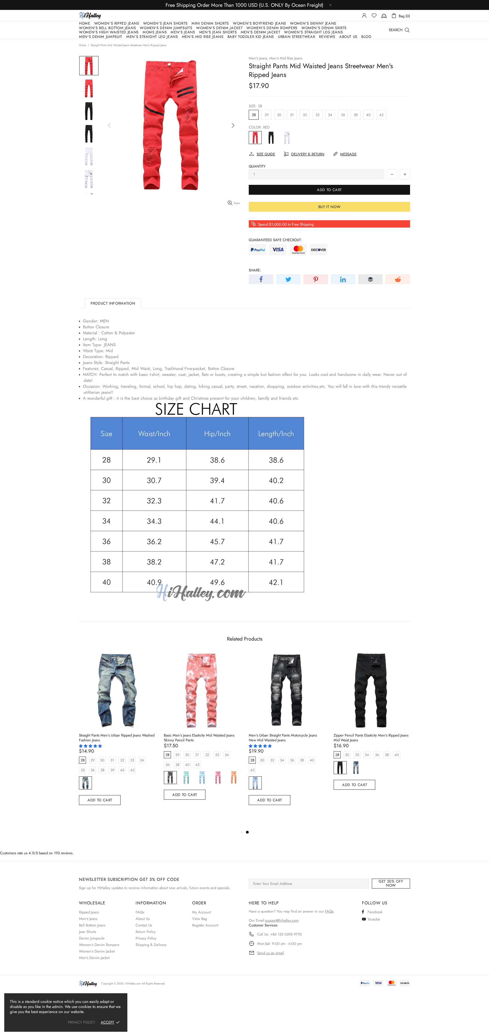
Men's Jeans (88, 918)
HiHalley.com (133, 983)
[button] (91, 746)
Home (82, 45)
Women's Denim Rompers (99, 944)
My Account (201, 912)
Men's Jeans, (258, 58)
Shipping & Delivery (151, 944)
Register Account (205, 925)
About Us (143, 918)
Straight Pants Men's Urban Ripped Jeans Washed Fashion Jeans (117, 737)
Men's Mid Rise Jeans (285, 58)
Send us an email (270, 953)
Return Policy (146, 931)
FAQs (140, 912)
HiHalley (90, 15)
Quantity (257, 166)
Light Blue (85, 782)
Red (255, 137)
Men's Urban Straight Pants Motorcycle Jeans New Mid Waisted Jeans (283, 737)
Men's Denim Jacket (94, 957)
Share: (255, 270)
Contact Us (144, 925)
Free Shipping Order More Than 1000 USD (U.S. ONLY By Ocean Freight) (244, 5)
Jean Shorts (87, 931)
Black (271, 137)
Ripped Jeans (89, 912)
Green (186, 777)
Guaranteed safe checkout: (275, 239)
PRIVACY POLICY (81, 1022)
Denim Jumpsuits (91, 938)
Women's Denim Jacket (97, 951)
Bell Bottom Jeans (92, 925)
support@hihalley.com (282, 920)
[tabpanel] (286, 735)
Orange (233, 777)
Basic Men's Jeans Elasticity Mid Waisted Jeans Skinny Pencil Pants (199, 737)
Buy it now (329, 206)
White (286, 137)
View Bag (199, 918)
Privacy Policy (146, 938)
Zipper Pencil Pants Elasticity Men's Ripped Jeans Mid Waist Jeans (371, 737)
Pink (217, 777)
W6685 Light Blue (255, 782)
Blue (202, 777)
